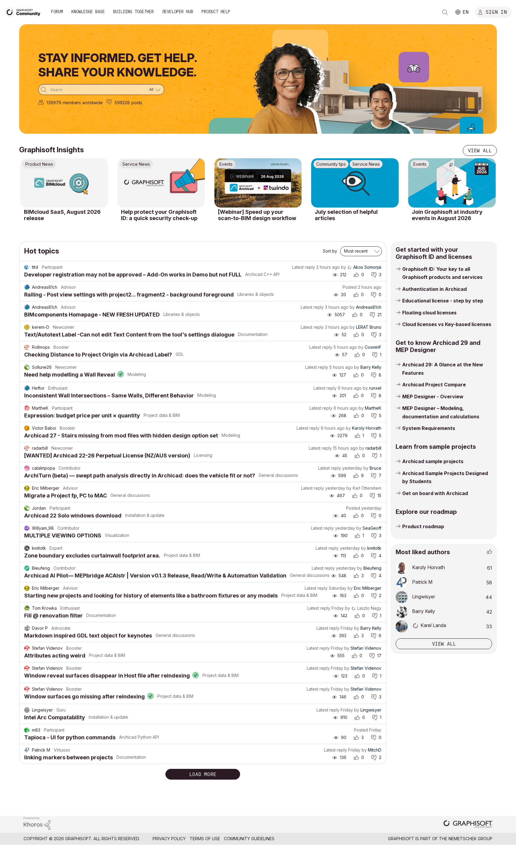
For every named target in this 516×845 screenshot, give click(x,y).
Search (444, 12)
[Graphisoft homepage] (467, 824)
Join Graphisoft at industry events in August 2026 (447, 215)
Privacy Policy (169, 838)
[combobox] (101, 89)
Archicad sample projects (432, 461)
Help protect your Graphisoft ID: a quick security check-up (159, 215)
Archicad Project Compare (434, 385)
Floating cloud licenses (429, 313)
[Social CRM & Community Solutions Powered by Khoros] (37, 822)
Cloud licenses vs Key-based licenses (446, 324)
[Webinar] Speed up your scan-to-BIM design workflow (257, 215)
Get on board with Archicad (435, 493)
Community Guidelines (249, 838)
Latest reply (303, 267)
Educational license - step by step (442, 301)
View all (480, 150)
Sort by (330, 251)
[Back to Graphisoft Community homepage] (24, 11)
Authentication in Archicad (434, 289)
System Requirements (428, 428)
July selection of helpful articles (346, 215)
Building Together (133, 11)
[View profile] (27, 267)
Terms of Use (205, 838)
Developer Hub (177, 11)
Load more (202, 774)
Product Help (216, 11)
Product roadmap (423, 526)
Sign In (496, 12)
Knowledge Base (88, 11)
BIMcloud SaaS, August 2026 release (62, 215)
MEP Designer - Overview (432, 397)
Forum (57, 11)
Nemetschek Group (470, 838)
